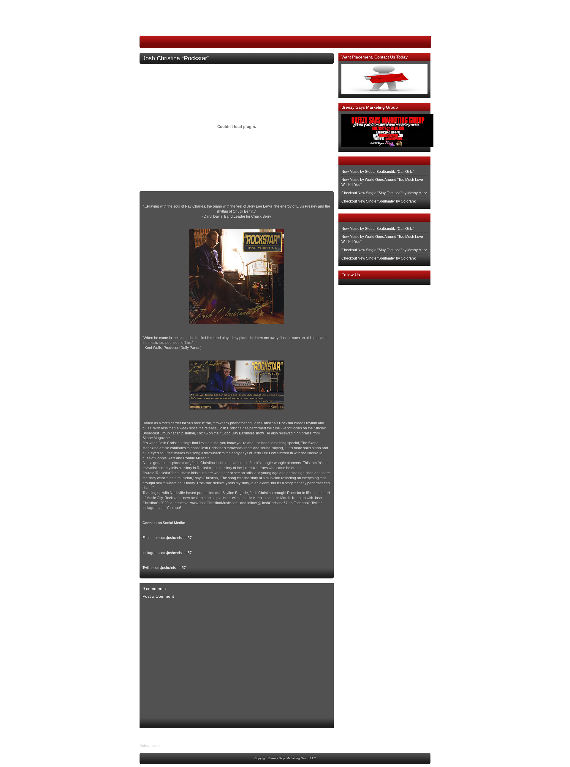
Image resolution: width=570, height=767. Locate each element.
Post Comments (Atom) (180, 746)
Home (238, 735)
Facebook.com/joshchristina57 (167, 538)
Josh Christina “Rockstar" (175, 58)
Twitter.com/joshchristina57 (164, 568)
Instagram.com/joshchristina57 (167, 553)
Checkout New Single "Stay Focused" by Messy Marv (384, 193)
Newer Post (329, 735)
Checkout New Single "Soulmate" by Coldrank (378, 201)
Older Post (148, 735)
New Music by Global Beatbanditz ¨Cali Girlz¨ (377, 172)
